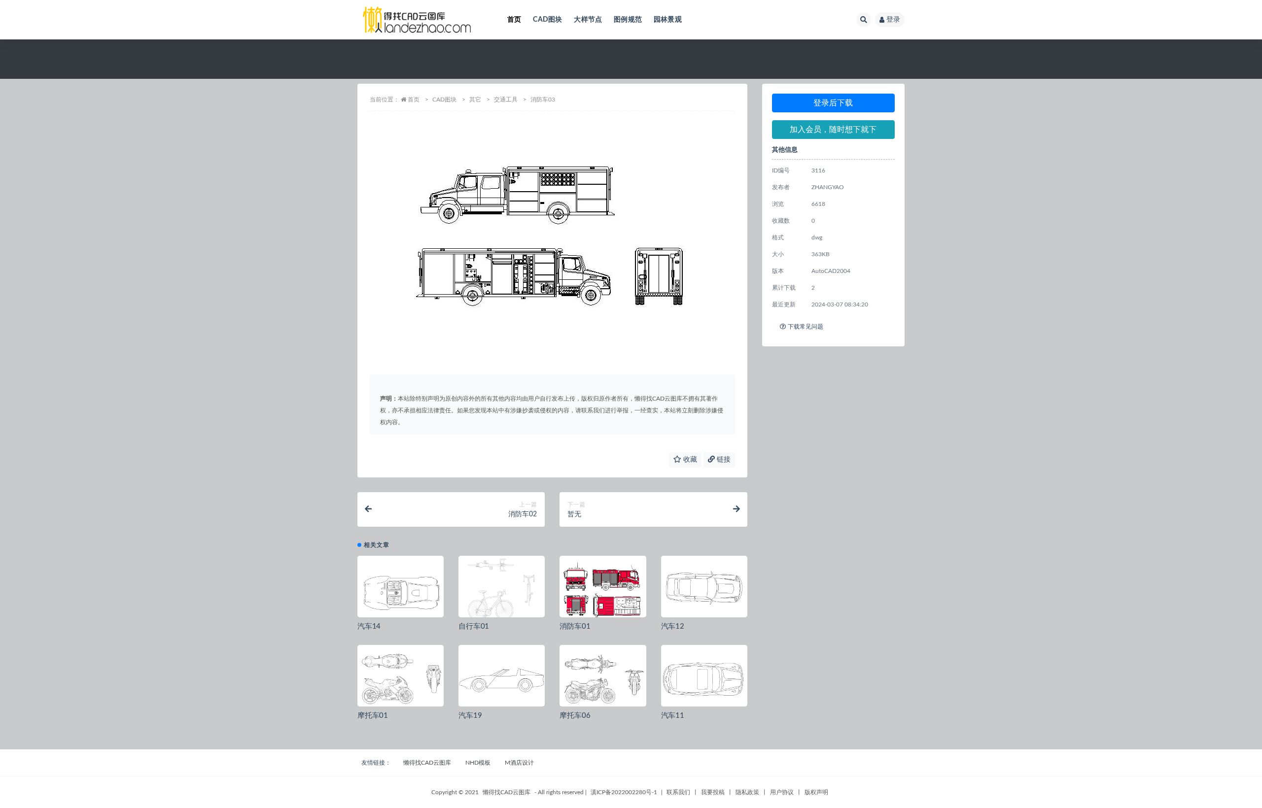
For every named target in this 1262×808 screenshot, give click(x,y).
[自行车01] (501, 590)
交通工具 (506, 99)
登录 (893, 19)
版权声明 (816, 792)
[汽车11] (704, 679)
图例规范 (628, 19)
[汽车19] (501, 679)
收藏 (689, 459)
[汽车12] (704, 590)
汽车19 (470, 715)
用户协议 (782, 792)
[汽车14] (400, 590)
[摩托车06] (603, 679)
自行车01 (473, 626)
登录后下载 (833, 103)
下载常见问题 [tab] (805, 327)
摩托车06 (575, 715)
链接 (723, 459)
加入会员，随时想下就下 (833, 130)
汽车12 (672, 626)
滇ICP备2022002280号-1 (624, 792)
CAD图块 (547, 19)
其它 (475, 99)
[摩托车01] (400, 679)
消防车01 (575, 626)
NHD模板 (478, 763)
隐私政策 (747, 792)
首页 (514, 19)
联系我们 (678, 792)
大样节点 (588, 19)
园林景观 (668, 19)
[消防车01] (603, 590)
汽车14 (369, 626)
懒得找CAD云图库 (427, 763)
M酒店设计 (519, 763)
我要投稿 (713, 792)
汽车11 (672, 715)
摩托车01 (372, 715)
